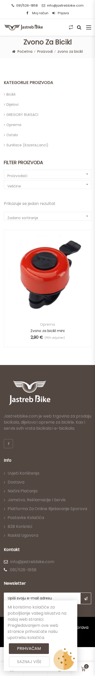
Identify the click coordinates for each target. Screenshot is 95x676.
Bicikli (10, 94)
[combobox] (47, 174)
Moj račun (40, 13)
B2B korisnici (20, 526)
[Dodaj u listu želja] (47, 282)
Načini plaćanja (22, 491)
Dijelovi (12, 104)
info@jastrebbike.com (65, 5)
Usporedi (61, 282)
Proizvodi (45, 51)
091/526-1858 (27, 5)
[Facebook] (8, 443)
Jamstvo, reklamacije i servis (37, 500)
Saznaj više (29, 662)
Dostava (16, 482)
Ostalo (12, 134)
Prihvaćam (29, 648)
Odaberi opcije (34, 282)
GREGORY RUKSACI (22, 114)
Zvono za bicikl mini (47, 330)
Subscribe (85, 598)
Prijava (63, 13)
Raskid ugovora (23, 535)
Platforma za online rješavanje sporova (47, 509)
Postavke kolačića (26, 518)
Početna (24, 51)
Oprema (13, 124)
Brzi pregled (47, 304)
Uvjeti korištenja (23, 473)
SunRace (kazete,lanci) (27, 145)
